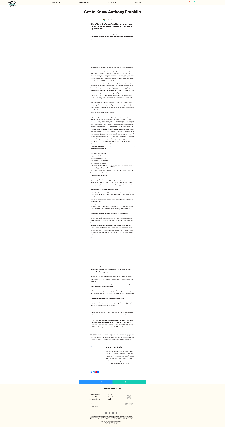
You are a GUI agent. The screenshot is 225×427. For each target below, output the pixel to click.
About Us (137, 2)
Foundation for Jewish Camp (128, 417)
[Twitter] (94, 372)
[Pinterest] (96, 372)
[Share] (98, 372)
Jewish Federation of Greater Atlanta (97, 418)
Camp (110, 398)
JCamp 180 (105, 418)
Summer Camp (55, 2)
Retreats (110, 399)
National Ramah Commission (127, 418)
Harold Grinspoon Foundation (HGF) (114, 418)
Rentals (109, 401)
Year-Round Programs (83, 2)
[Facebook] (92, 372)
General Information (109, 396)
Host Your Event (112, 2)
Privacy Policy (116, 423)
